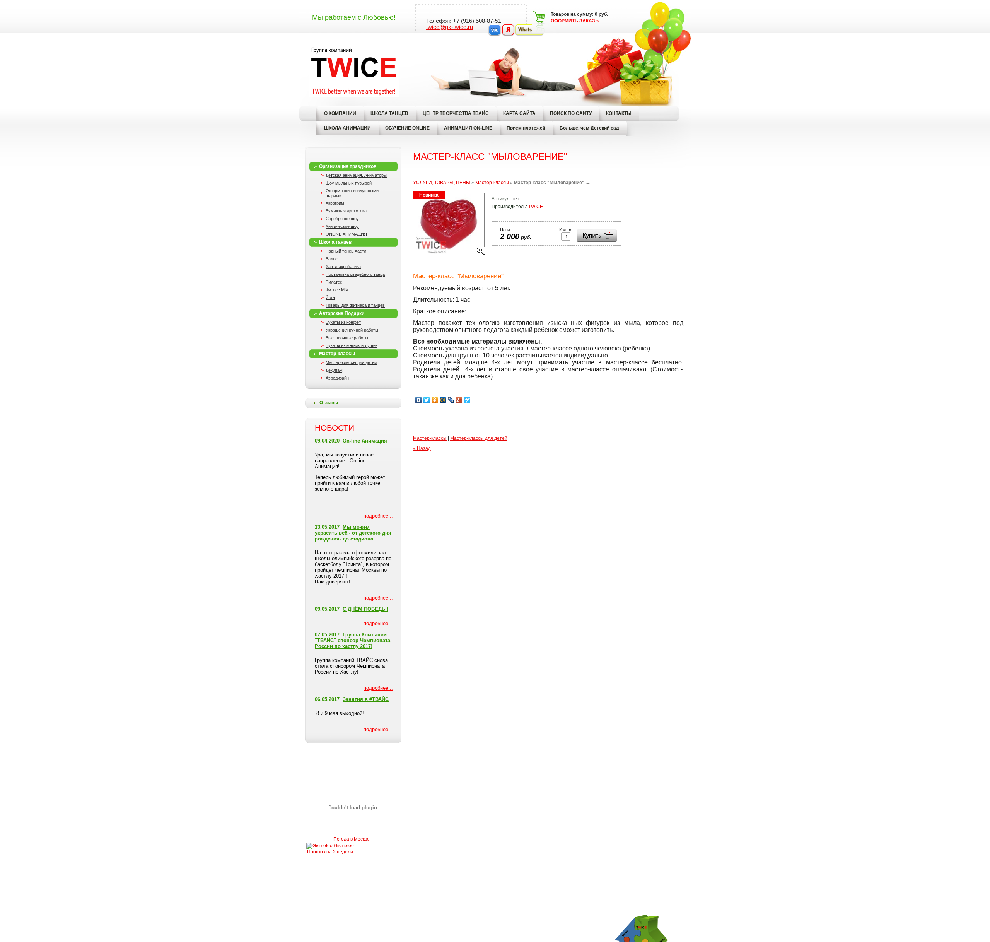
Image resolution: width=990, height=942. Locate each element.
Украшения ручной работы (352, 330)
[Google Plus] (459, 400)
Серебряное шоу (342, 218)
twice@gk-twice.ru (449, 27)
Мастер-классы (492, 182)
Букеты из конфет (343, 322)
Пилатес (334, 282)
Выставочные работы (347, 337)
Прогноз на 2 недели (330, 852)
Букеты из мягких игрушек (351, 345)
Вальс (332, 258)
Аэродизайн (337, 378)
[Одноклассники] (435, 400)
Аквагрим (335, 203)
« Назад (422, 448)
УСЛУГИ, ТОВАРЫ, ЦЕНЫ (441, 182)
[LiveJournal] (451, 400)
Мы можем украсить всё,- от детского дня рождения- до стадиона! (353, 533)
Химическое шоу (342, 226)
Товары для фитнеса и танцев (355, 305)
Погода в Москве (351, 839)
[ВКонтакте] (419, 400)
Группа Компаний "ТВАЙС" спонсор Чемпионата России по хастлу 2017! (352, 640)
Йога (330, 297)
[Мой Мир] (443, 400)
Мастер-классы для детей (351, 362)
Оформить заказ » (575, 21)
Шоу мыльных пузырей (349, 183)
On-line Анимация (365, 441)
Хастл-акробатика (343, 266)
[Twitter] (427, 400)
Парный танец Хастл (346, 251)
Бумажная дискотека (346, 211)
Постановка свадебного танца (355, 274)
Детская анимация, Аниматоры (356, 175)
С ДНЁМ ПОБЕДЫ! (365, 609)
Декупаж (334, 370)
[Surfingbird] (467, 400)
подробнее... (378, 516)
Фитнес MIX (337, 289)
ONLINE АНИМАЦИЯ (346, 234)
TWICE (535, 206)
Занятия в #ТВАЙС (366, 699)
